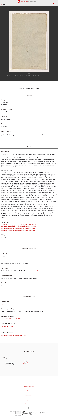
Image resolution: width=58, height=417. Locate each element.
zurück (4, 4)
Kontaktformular (29, 386)
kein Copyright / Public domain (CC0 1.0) (11, 318)
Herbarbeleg (10, 364)
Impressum (29, 400)
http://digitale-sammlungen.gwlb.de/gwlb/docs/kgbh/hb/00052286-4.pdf (18, 230)
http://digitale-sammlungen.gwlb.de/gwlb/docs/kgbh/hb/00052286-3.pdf (18, 228)
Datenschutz (29, 404)
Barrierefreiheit (29, 395)
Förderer (29, 391)
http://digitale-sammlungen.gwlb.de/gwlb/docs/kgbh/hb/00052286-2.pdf (18, 226)
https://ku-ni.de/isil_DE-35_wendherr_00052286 (12, 304)
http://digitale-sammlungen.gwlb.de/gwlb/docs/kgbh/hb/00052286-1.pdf (18, 224)
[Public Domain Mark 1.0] (29, 74)
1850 (25, 364)
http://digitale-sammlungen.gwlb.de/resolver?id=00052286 (15, 335)
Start (29, 378)
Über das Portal (29, 382)
